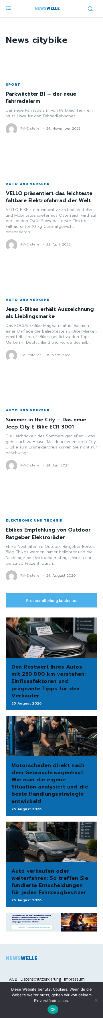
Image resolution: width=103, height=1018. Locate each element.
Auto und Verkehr (28, 184)
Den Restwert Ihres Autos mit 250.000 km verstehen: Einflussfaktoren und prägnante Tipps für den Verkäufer (48, 681)
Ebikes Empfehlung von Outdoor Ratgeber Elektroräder (48, 533)
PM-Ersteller (30, 128)
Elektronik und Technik (34, 520)
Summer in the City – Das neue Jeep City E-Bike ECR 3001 (46, 423)
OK (53, 1009)
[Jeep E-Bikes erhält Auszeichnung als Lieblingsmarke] (51, 278)
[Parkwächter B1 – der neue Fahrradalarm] (51, 63)
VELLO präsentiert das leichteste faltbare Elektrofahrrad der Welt (49, 196)
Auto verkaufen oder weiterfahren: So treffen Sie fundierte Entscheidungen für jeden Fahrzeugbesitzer (49, 882)
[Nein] (96, 1000)
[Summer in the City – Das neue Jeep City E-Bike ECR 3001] (51, 389)
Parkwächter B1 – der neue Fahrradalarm (41, 97)
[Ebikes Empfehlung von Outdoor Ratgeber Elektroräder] (51, 499)
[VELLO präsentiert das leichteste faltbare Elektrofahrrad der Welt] (51, 162)
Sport (13, 84)
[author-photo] (12, 129)
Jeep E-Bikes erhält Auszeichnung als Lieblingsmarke (50, 312)
